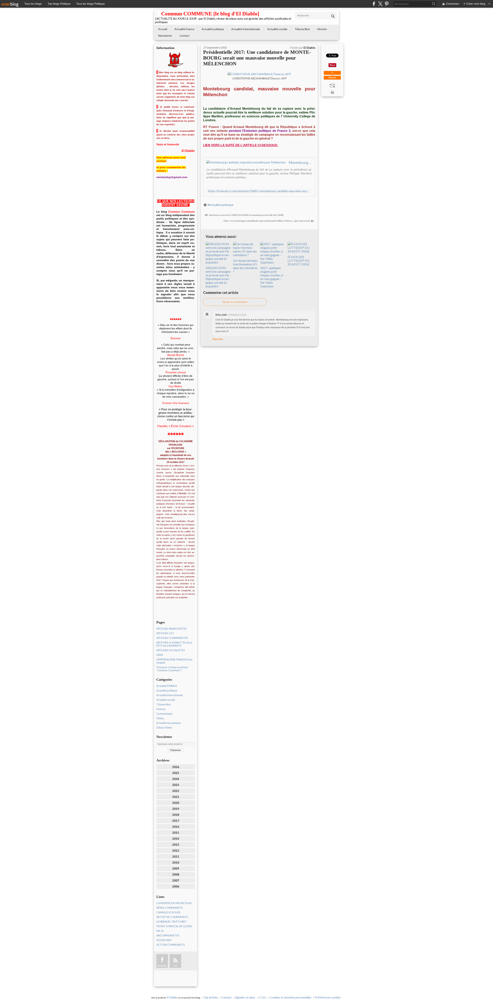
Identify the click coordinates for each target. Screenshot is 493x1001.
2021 (175, 796)
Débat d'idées (164, 727)
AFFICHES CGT (165, 633)
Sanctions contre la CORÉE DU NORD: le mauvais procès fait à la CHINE (246, 215)
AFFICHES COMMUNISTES (172, 637)
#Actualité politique (220, 204)
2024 (175, 779)
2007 (175, 880)
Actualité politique (213, 29)
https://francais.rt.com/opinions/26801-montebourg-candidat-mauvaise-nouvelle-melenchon (259, 191)
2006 (175, 886)
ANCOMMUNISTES (167, 935)
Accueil (162, 29)
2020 (175, 802)
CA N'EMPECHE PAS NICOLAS (174, 903)
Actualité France (184, 29)
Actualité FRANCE (166, 685)
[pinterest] (386, 4)
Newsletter (165, 35)
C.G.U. (263, 997)
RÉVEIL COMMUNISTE (169, 907)
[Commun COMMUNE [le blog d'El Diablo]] (156, 14)
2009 (175, 868)
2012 (175, 850)
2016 (175, 826)
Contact (184, 35)
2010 (175, 862)
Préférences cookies (328, 997)
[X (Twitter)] (380, 4)
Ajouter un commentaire (234, 302)
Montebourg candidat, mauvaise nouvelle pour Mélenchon (300, 162)
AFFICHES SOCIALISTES (170, 650)
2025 (175, 773)
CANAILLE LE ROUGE (168, 912)
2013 (175, 844)
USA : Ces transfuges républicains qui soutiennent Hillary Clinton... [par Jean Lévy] (266, 220)
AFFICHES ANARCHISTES (171, 628)
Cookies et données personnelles (290, 997)
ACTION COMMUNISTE (170, 944)
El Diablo (172, 997)
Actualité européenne (168, 722)
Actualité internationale (245, 29)
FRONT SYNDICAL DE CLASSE (174, 926)
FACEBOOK (162, 966)
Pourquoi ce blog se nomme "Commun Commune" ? (172, 669)
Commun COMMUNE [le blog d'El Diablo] (210, 14)
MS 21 (160, 930)
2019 (175, 808)
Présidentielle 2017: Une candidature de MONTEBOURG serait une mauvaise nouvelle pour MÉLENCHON (257, 57)
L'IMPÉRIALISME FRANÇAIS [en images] (174, 661)
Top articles (210, 997)
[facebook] (373, 4)
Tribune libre (302, 29)
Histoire (322, 29)
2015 (175, 832)
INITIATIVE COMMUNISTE (172, 917)
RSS (175, 966)
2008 (175, 874)
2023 (175, 784)
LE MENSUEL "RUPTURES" (171, 921)
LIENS (159, 654)
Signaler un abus (245, 997)
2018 (175, 814)
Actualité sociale (277, 29)
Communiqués (164, 713)
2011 (175, 856)
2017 (175, 820)
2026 (175, 767)
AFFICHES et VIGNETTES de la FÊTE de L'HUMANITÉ (174, 644)
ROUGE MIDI (164, 940)
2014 (175, 838)
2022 (175, 790)
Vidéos (160, 718)
